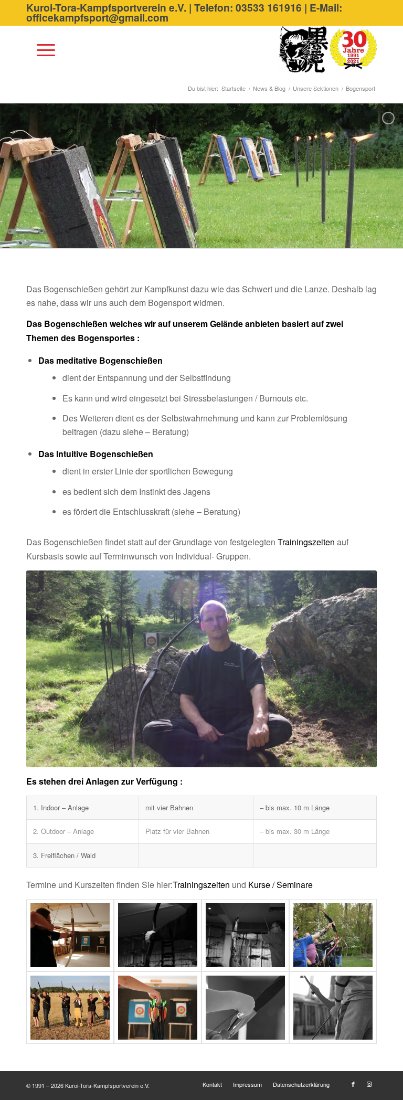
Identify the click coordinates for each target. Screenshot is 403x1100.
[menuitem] (40, 49)
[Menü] (40, 49)
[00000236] (333, 935)
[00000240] (333, 1007)
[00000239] (245, 1007)
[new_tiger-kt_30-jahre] (328, 49)
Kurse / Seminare (280, 885)
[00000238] (158, 1007)
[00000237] (70, 1007)
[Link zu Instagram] (369, 1084)
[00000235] (245, 935)
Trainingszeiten (306, 542)
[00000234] (158, 935)
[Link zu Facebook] (353, 1084)
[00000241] (70, 935)
